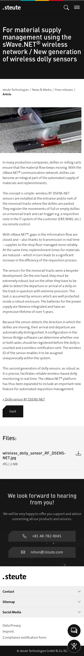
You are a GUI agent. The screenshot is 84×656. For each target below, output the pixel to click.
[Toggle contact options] (74, 630)
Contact (8, 591)
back (12, 411)
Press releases (64, 90)
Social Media (12, 612)
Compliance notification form (24, 637)
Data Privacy (12, 625)
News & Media (41, 90)
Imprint (8, 631)
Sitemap (9, 602)
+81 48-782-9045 (46, 536)
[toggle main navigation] (66, 7)
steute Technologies (16, 90)
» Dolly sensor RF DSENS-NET (24, 399)
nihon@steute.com (47, 552)
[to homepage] (12, 7)
